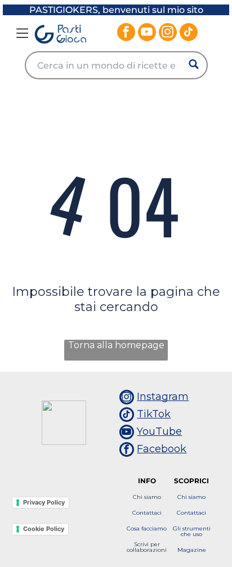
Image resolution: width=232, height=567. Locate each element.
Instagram (163, 396)
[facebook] (126, 33)
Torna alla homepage (116, 345)
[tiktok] (189, 33)
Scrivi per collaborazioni (147, 547)
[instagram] (168, 33)
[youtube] (147, 33)
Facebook (161, 449)
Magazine (191, 550)
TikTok (154, 414)
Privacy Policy (44, 502)
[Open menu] (22, 33)
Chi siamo (147, 497)
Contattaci (147, 512)
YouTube (159, 431)
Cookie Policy (43, 529)
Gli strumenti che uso (192, 531)
